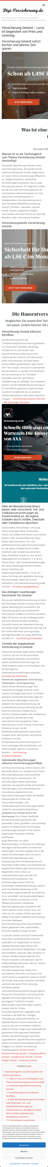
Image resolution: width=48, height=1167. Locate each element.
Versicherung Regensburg (25, 586)
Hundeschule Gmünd (21, 1056)
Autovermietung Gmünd (14, 1053)
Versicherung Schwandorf (29, 638)
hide (29, 1066)
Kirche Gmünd (27, 1049)
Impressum (34, 1163)
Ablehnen (24, 1151)
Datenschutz (26, 1163)
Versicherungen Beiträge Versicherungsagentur (22, 18)
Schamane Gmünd (28, 1060)
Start (3, 18)
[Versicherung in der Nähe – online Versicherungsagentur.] (24, 11)
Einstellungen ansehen (24, 1158)
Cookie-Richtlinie (15, 1163)
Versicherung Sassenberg (14, 676)
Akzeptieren (24, 1145)
